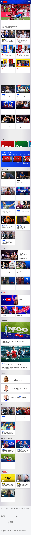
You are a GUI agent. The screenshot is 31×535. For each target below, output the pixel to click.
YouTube (22, 508)
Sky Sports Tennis (10, 521)
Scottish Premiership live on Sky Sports (7, 27)
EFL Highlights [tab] (4, 154)
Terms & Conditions (3, 530)
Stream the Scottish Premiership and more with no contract (9, 26)
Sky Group (17, 516)
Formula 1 (6, 225)
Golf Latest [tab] (20, 154)
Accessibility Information (22, 530)
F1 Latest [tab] (29, 154)
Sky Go (17, 515)
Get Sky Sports (28, 139)
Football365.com (3, 516)
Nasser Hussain (19, 396)
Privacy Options (16, 530)
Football (6, 39)
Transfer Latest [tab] (9, 154)
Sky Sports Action (10, 522)
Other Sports (3, 363)
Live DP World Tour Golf (19, 146)
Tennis (3, 431)
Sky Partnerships (18, 518)
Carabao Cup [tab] (24, 154)
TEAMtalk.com (3, 515)
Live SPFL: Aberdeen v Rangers (6, 146)
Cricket (19, 39)
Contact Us (2, 531)
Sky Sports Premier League (10, 515)
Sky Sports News (10, 523)
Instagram (17, 508)
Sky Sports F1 (10, 520)
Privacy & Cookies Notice (10, 530)
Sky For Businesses (18, 517)
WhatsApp (27, 508)
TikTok (12, 508)
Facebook (7, 508)
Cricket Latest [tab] (15, 154)
